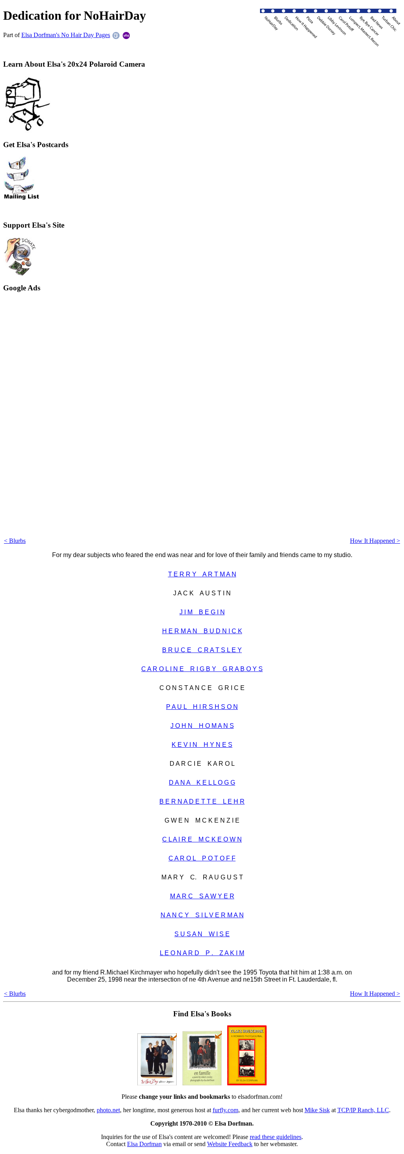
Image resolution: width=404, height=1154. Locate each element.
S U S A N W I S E (202, 934)
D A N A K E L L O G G (202, 782)
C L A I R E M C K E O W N (202, 839)
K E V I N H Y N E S (202, 744)
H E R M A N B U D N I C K (202, 631)
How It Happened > (375, 540)
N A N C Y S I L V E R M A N (202, 915)
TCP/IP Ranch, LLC (363, 1110)
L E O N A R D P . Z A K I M (202, 953)
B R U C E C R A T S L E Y (202, 650)
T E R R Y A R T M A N (202, 574)
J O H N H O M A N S (202, 725)
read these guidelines (275, 1136)
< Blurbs (15, 540)
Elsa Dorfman (144, 1144)
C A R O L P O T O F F (202, 858)
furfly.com (225, 1110)
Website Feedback (229, 1144)
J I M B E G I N (202, 612)
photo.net (108, 1110)
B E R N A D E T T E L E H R (202, 801)
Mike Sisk (317, 1110)
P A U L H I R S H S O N (202, 706)
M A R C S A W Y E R (202, 896)
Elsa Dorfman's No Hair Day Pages (65, 35)
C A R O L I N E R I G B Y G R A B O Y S (202, 669)
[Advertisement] (34, 418)
